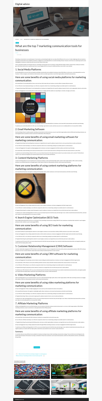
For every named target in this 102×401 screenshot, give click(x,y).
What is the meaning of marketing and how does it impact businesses (68, 390)
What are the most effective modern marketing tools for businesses (31, 390)
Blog (21, 39)
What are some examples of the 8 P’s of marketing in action (68, 375)
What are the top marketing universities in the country (30, 375)
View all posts (36, 347)
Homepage (17, 39)
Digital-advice (22, 4)
